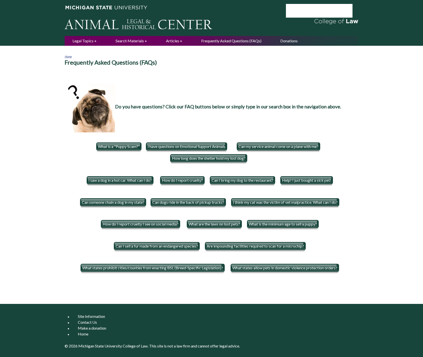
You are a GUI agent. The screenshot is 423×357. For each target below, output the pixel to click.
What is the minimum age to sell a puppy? (283, 224)
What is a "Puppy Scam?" (119, 146)
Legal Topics (83, 40)
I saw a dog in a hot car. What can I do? (120, 180)
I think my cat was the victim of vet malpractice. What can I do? (285, 202)
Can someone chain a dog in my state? (113, 202)
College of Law (135, 346)
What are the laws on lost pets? (214, 224)
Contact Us (87, 322)
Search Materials (130, 40)
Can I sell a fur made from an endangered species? (157, 246)
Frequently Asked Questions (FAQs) (231, 40)
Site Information (91, 316)
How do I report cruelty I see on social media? (140, 224)
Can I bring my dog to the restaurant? (242, 180)
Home (68, 56)
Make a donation (92, 328)
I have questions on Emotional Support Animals (186, 146)
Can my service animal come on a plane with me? (278, 146)
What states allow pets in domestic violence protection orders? (284, 267)
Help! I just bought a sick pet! (306, 180)
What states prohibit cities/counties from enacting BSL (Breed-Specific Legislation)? (152, 267)
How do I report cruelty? (182, 180)
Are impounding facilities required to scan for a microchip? (255, 246)
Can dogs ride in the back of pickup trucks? (188, 202)
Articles (172, 40)
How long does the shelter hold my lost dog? (209, 158)
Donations (289, 40)
